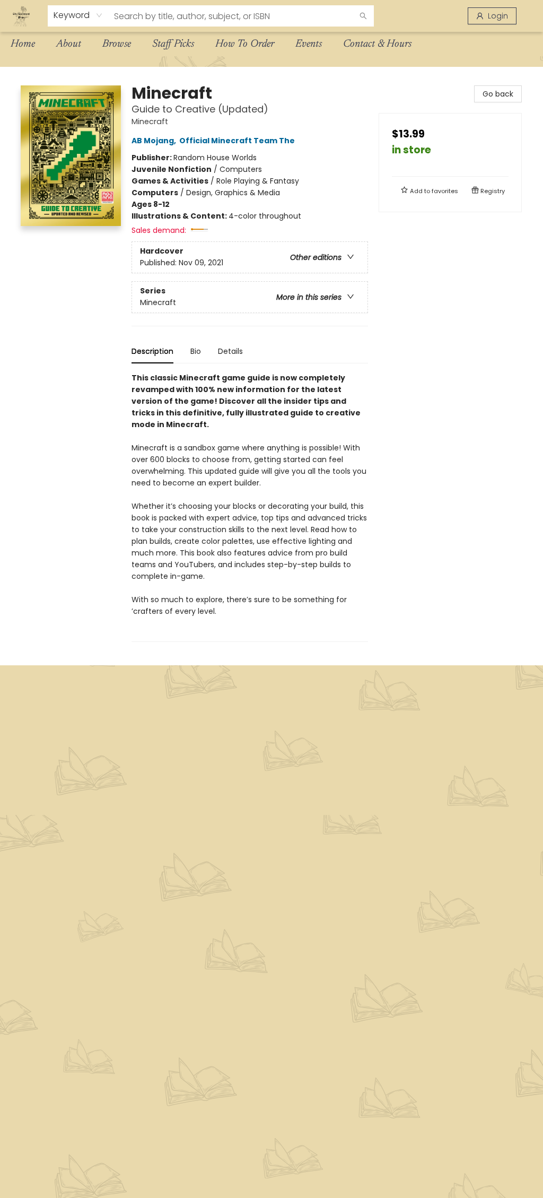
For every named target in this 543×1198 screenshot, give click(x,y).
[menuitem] (23, 44)
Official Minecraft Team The (237, 140)
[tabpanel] (250, 507)
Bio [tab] (195, 351)
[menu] (271, 44)
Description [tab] (152, 351)
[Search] (363, 16)
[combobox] (78, 15)
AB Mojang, (155, 140)
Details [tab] (230, 351)
